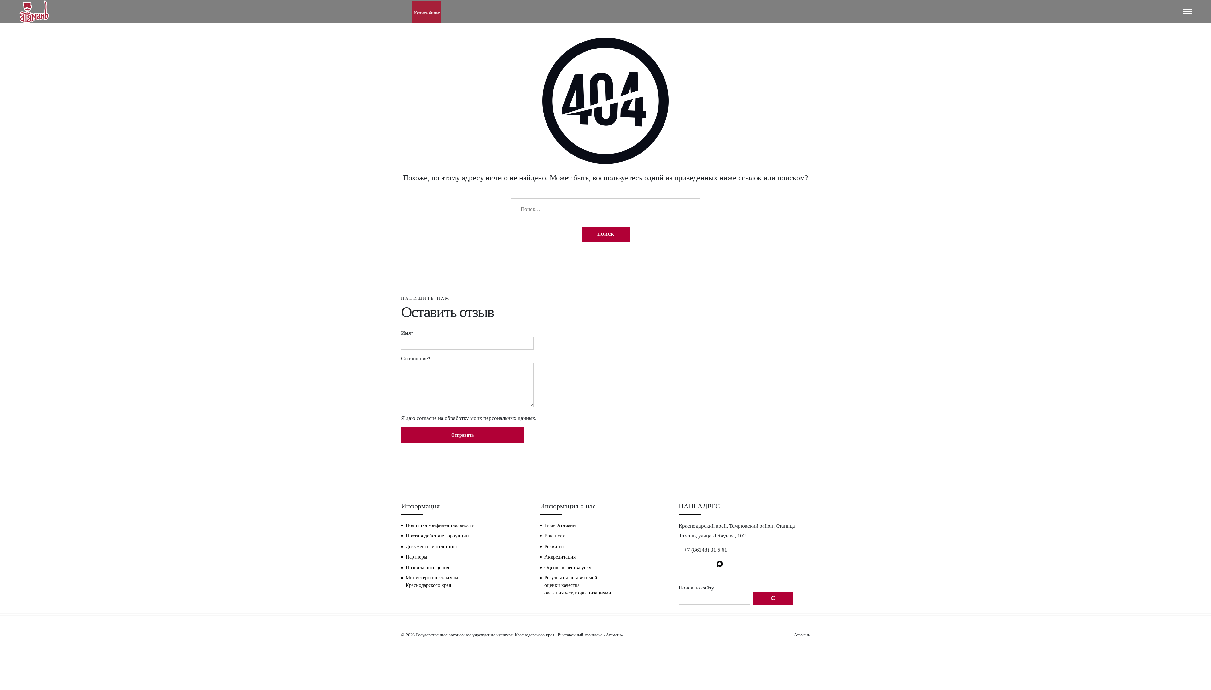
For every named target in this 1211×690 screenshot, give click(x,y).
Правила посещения (427, 567)
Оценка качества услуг (569, 567)
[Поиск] (773, 598)
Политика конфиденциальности (440, 525)
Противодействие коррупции (437, 535)
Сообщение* (416, 359)
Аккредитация (560, 557)
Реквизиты (556, 546)
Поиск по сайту (696, 588)
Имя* (407, 333)
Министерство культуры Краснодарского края (432, 581)
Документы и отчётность (432, 546)
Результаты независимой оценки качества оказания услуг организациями (577, 585)
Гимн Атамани (560, 525)
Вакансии (554, 535)
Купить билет (427, 13)
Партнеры (416, 557)
